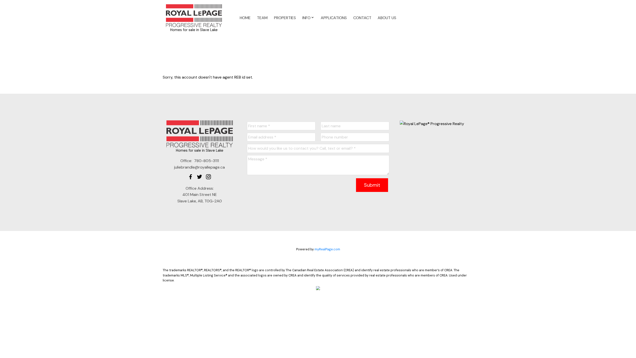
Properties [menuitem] (285, 17)
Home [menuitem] (245, 17)
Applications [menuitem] (334, 17)
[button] (190, 176)
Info (306, 17)
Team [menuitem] (262, 17)
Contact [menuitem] (362, 17)
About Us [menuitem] (387, 17)
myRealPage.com (327, 249)
